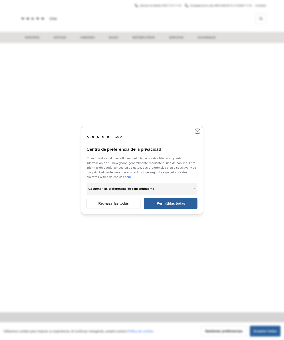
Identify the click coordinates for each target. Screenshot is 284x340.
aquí (128, 177)
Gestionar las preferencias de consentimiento (121, 189)
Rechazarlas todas (113, 203)
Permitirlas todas (171, 203)
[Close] (197, 131)
